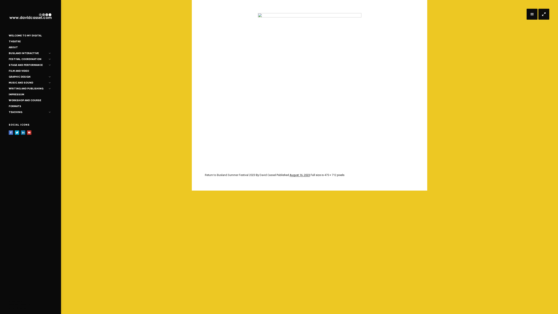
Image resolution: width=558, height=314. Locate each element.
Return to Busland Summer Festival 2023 (230, 175)
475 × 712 (330, 175)
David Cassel (268, 175)
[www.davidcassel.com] (30, 16)
